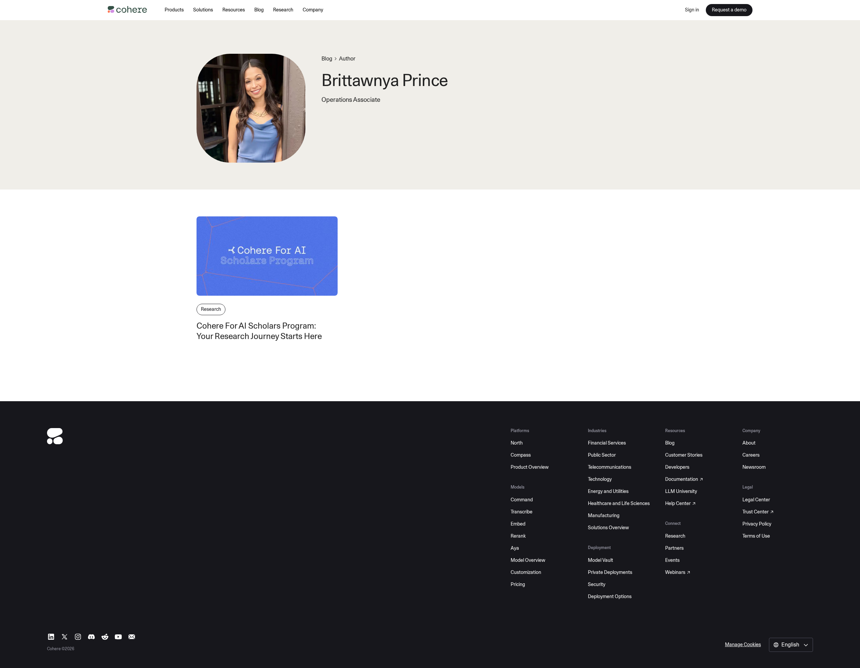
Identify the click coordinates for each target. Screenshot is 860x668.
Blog (326, 58)
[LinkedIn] (51, 637)
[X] (64, 637)
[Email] (132, 637)
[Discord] (91, 637)
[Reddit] (105, 637)
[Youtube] (118, 637)
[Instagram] (78, 637)
